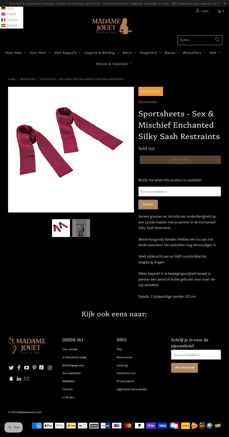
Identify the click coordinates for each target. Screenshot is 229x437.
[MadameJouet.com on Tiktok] (41, 368)
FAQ (119, 349)
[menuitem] (7, 9)
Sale (214, 53)
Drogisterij (149, 53)
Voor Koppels (66, 53)
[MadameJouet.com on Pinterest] (34, 368)
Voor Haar (14, 53)
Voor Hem (38, 53)
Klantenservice (126, 373)
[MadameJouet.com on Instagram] (50, 368)
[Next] (130, 150)
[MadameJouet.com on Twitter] (11, 368)
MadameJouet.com (29, 412)
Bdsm (128, 53)
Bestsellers (192, 53)
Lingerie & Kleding (100, 53)
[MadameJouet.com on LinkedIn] (19, 379)
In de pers (68, 397)
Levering (122, 365)
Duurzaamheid (71, 373)
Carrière (67, 389)
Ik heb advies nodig (74, 357)
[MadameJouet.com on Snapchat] (11, 379)
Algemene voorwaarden (132, 389)
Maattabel (68, 381)
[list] (11, 14)
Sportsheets (147, 102)
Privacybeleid (125, 381)
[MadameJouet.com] (112, 26)
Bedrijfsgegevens (73, 365)
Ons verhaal (69, 349)
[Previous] (11, 150)
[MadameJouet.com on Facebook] (19, 368)
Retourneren (125, 357)
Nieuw (170, 53)
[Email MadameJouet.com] (26, 379)
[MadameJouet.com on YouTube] (26, 368)
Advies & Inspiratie (112, 64)
